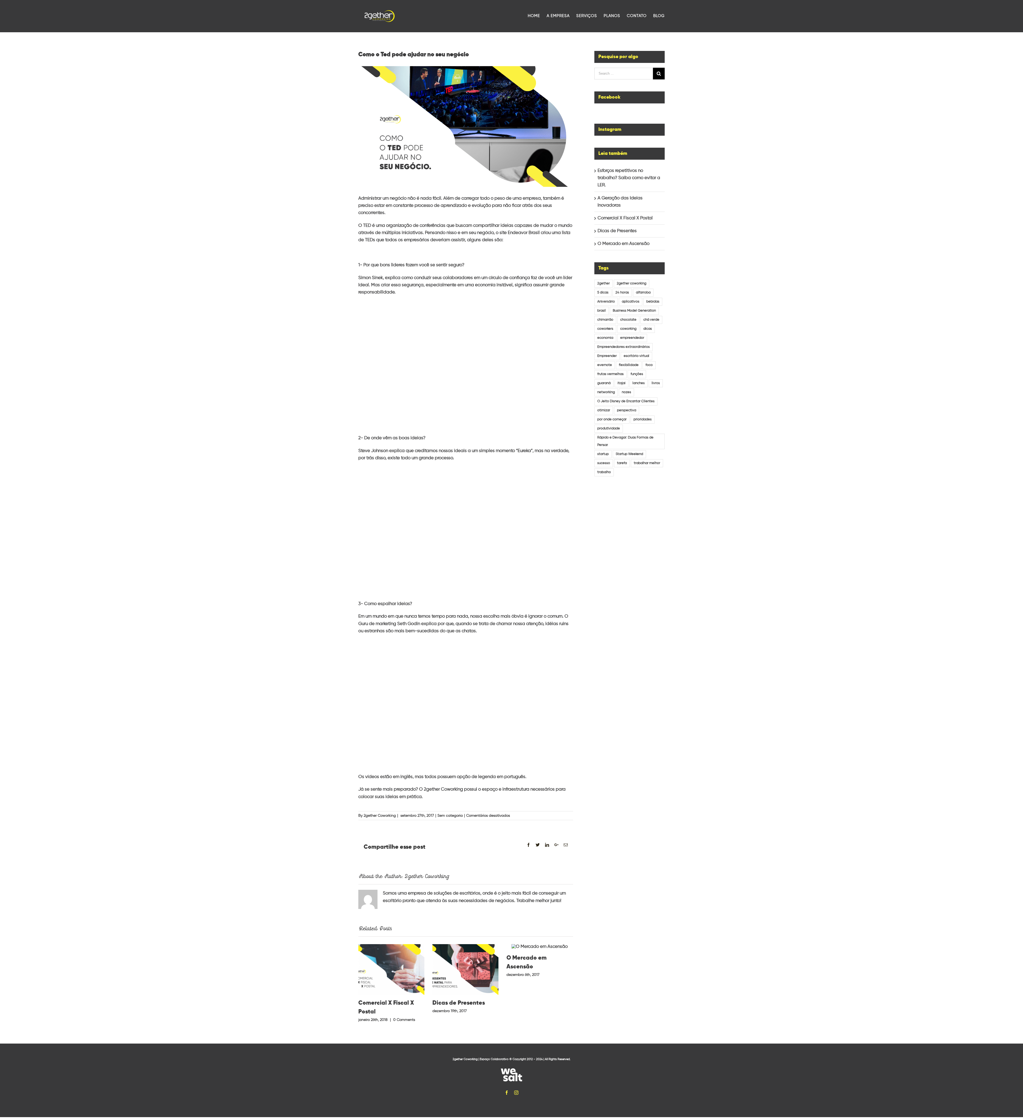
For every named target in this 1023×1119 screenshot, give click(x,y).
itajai (622, 383)
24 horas (622, 292)
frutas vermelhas (610, 374)
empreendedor (632, 338)
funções (637, 374)
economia (605, 338)
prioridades (643, 419)
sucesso (603, 463)
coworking (628, 329)
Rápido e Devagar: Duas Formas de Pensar (625, 441)
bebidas (652, 301)
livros (656, 383)
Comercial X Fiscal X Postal (625, 218)
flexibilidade (629, 365)
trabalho (604, 472)
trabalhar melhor (647, 463)
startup (603, 454)
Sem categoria (450, 816)
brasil (601, 310)
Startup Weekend (629, 454)
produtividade (608, 428)
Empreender (607, 356)
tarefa (622, 463)
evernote (604, 365)
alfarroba (643, 292)
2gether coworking (631, 283)
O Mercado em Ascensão (623, 243)
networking (606, 392)
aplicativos (630, 301)
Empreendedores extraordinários (623, 347)
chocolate (628, 319)
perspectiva (626, 410)
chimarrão (605, 319)
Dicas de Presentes (458, 1003)
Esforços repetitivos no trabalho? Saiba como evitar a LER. (629, 177)
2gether (603, 283)
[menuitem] (537, 16)
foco (649, 365)
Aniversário (606, 301)
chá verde (651, 319)
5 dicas (602, 292)
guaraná (604, 383)
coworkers (605, 329)
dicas (647, 329)
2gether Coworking (380, 816)
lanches (638, 383)
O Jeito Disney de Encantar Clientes (626, 401)
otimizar (603, 410)
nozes (626, 392)
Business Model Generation (634, 310)
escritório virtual (636, 356)
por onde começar (612, 419)
